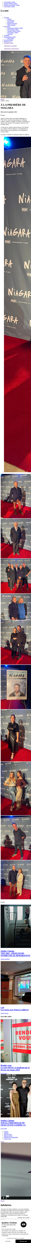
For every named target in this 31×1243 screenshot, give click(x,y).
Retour (2, 99)
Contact (6, 1131)
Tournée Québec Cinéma (10, 3)
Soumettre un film (8, 43)
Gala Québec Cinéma (9, 2)
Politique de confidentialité (11, 1137)
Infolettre (6, 1133)
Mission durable (8, 1136)
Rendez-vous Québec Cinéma (12, 5)
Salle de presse (8, 1134)
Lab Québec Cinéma (9, 6)
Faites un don (7, 1139)
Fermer (2, 1141)
